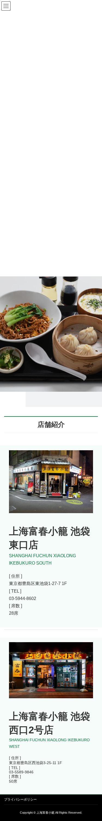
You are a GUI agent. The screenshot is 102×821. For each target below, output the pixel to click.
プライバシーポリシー (20, 799)
